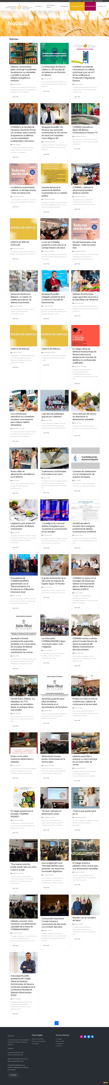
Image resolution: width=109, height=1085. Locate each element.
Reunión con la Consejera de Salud (84, 919)
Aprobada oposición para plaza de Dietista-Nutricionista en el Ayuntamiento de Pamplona (54, 703)
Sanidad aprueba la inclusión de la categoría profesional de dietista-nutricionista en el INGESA (84, 528)
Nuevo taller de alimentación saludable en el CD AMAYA (23, 474)
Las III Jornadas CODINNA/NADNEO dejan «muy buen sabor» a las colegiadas (53, 643)
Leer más (15, 97)
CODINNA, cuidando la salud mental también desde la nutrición (83, 190)
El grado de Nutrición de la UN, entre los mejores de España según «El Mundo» (53, 581)
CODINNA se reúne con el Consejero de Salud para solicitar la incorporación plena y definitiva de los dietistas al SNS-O (84, 583)
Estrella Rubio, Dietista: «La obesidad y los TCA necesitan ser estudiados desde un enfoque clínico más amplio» (23, 704)
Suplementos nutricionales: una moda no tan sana (54, 473)
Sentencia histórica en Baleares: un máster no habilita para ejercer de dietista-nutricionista (21, 298)
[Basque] (104, 1082)
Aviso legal (35, 1043)
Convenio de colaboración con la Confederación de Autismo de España (84, 474)
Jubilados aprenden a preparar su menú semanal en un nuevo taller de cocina (85, 761)
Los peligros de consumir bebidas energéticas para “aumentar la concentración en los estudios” (54, 528)
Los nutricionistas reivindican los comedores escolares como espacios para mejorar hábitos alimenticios (22, 419)
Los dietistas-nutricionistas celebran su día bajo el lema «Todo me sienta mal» (23, 190)
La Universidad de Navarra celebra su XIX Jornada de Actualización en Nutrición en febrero (54, 71)
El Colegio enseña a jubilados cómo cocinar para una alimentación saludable (85, 865)
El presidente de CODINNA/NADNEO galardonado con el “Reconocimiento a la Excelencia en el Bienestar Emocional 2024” (22, 585)
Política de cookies (38, 1039)
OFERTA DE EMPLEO (20, 349)
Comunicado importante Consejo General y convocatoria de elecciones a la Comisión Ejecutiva (54, 923)
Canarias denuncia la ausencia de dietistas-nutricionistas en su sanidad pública (54, 192)
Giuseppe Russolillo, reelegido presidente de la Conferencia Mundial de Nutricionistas (53, 298)
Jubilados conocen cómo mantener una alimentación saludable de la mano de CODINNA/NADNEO (23, 925)
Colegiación (59, 1043)
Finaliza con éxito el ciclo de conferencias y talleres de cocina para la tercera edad (85, 701)
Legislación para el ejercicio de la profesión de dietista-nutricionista (23, 526)
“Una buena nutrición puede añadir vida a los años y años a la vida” (23, 867)
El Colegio (59, 1039)
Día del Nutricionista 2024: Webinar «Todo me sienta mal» (84, 245)
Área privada (60, 1041)
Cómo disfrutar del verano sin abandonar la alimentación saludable (84, 416)
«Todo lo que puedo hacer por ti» (84, 812)
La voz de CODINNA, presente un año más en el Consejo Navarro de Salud (54, 245)
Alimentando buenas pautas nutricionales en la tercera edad (53, 759)
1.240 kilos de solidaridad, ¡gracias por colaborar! (53, 415)
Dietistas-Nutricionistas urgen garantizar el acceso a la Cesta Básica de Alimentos (85, 297)
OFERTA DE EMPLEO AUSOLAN (20, 243)
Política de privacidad (38, 1041)
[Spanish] (107, 6)
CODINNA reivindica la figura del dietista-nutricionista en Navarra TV (85, 130)
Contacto (59, 1046)
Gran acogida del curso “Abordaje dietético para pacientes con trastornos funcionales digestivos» (53, 867)
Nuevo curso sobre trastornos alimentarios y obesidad (22, 759)
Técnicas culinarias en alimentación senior (52, 812)
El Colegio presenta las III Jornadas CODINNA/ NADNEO (22, 813)
